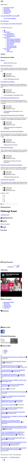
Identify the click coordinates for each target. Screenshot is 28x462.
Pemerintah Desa (11, 36)
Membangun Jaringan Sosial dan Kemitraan (11, 165)
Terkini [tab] (5, 350)
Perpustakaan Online (9, 7)
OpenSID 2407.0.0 (14, 457)
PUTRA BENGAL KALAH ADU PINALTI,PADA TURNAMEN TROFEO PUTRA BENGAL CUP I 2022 (14, 428)
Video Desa (6, 13)
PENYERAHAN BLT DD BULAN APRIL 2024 (13, 357)
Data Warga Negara (12, 47)
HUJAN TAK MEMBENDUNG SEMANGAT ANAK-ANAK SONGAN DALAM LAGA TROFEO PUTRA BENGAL (12, 433)
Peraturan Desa (7, 11)
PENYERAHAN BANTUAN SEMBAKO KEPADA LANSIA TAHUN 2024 (11, 366)
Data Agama (10, 44)
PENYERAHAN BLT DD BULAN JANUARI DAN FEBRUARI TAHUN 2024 (13, 375)
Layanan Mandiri (5, 15)
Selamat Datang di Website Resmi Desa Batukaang (13, 391)
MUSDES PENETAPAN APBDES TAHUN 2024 (13, 380)
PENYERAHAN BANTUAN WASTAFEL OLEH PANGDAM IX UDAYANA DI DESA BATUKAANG (13, 444)
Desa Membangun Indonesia (8, 81)
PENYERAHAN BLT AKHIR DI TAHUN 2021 (13, 416)
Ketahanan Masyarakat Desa (8, 179)
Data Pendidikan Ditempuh (13, 41)
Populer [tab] (6, 351)
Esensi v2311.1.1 (5, 457)
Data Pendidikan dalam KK (13, 40)
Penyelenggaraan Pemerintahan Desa (10, 97)
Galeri (4, 227)
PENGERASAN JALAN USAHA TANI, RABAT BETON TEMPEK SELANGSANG (13, 448)
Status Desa (7, 48)
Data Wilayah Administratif (13, 39)
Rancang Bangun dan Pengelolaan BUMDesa (12, 131)
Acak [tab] (5, 353)
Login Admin (14, 15)
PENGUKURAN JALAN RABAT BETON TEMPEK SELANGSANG (12, 401)
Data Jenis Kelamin (11, 46)
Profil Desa (7, 32)
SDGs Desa (10, 51)
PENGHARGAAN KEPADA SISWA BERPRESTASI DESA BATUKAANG (11, 421)
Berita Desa (6, 9)
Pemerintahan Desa (9, 34)
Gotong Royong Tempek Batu (8, 404)
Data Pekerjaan (10, 43)
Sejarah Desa (10, 33)
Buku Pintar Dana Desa (6, 65)
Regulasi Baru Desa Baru (7, 147)
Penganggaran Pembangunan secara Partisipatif (12, 115)
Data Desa (6, 37)
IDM (8, 50)
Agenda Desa (7, 10)
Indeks (2, 60)
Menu (3, 54)
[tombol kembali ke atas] (1, 452)
